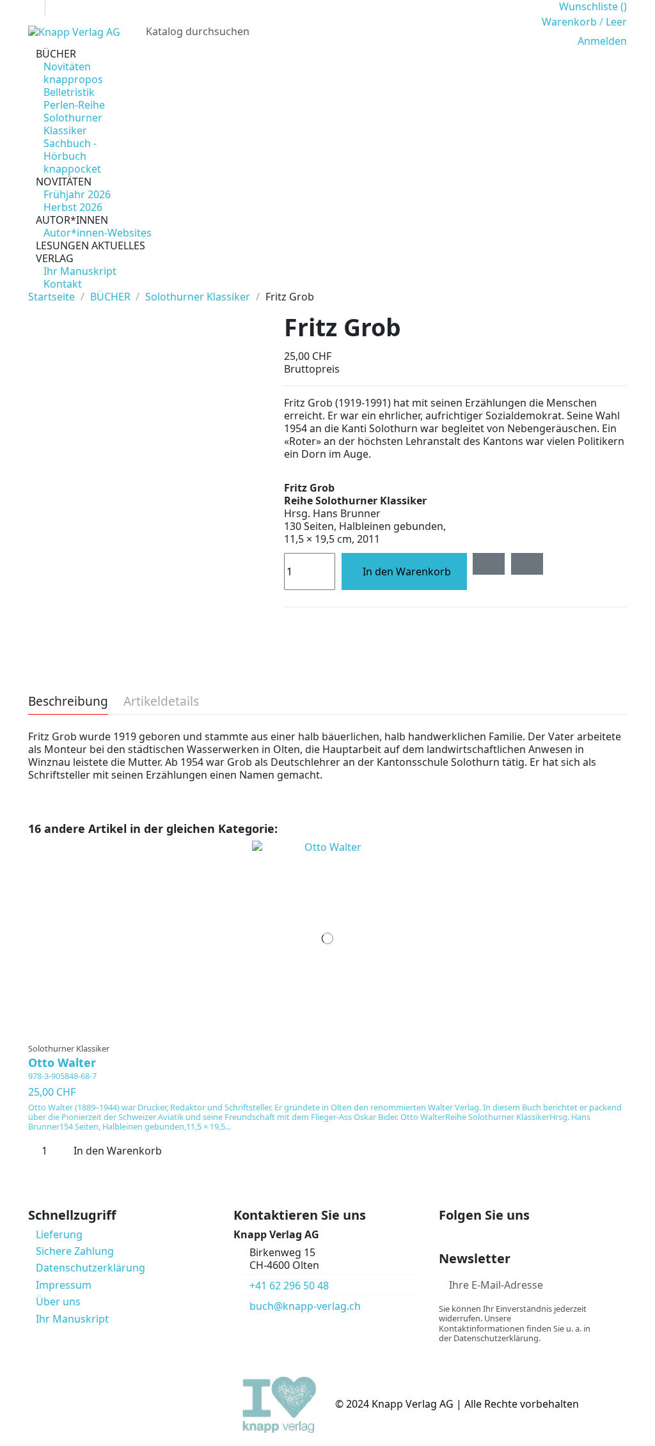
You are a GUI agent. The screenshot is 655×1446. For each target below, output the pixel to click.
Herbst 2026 (72, 207)
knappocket (72, 169)
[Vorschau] (335, 1031)
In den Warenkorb (407, 571)
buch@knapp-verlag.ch (305, 1306)
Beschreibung (68, 702)
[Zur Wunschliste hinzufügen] (489, 564)
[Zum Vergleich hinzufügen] (527, 564)
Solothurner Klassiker (72, 124)
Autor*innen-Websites (97, 233)
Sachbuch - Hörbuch (70, 149)
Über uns (58, 1301)
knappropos (73, 79)
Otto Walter (62, 1062)
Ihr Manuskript (79, 271)
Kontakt (62, 284)
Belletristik (69, 92)
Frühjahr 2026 (77, 194)
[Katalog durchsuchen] (516, 31)
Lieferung (59, 1234)
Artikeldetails (161, 702)
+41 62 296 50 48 (289, 1286)
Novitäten (67, 66)
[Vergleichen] (328, 1031)
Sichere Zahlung (75, 1251)
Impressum (63, 1285)
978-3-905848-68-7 (62, 1076)
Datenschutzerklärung (90, 1267)
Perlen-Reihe (74, 105)
